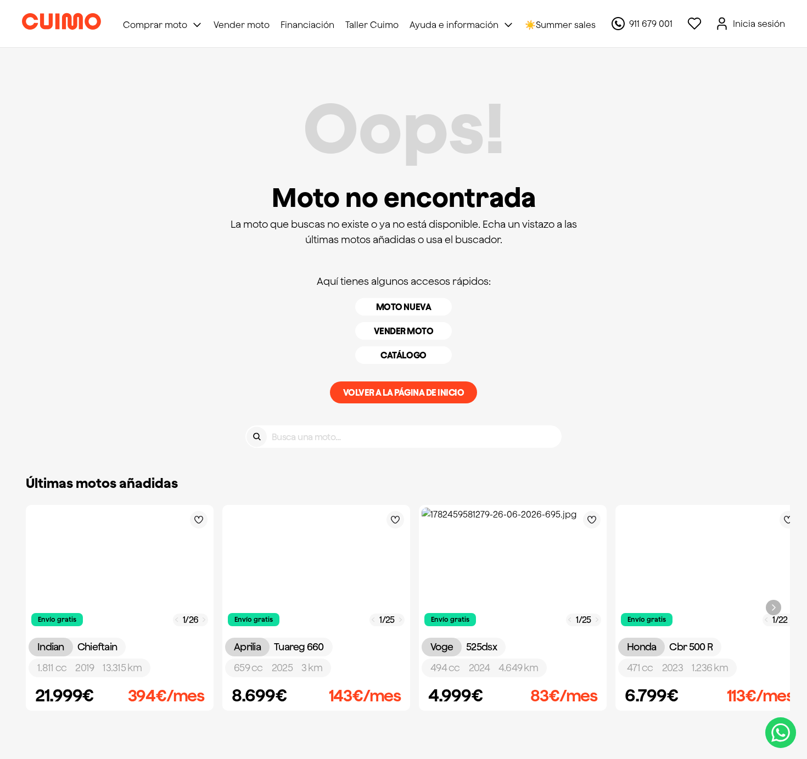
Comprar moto (155, 25)
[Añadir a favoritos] (199, 520)
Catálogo (403, 355)
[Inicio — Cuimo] (61, 24)
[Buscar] (256, 436)
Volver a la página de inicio (403, 392)
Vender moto (404, 331)
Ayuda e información (454, 25)
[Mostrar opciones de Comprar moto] (197, 24)
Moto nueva (403, 307)
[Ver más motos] (773, 607)
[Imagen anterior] (176, 619)
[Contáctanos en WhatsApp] (780, 732)
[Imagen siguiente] (204, 619)
